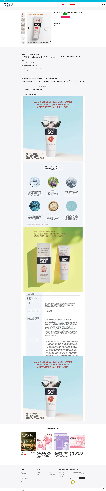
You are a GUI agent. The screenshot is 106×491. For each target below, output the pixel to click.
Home (22, 9)
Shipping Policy (62, 476)
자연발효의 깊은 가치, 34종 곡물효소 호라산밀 (28, 453)
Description (53, 51)
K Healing (59, 20)
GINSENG (53, 4)
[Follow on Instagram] (54, 25)
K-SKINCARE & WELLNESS (70, 4)
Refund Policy (62, 474)
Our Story (39, 472)
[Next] (50, 28)
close (2, 0)
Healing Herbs (39, 4)
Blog (38, 474)
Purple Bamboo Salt (52, 474)
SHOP (33, 4)
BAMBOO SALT (46, 4)
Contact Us (61, 472)
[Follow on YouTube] (56, 26)
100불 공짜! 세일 (60, 4)
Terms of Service (62, 479)
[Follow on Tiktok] (58, 25)
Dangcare (50, 472)
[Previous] (27, 28)
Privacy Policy (62, 478)
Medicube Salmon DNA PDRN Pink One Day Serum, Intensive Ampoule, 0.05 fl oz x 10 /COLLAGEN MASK (77, 453)
